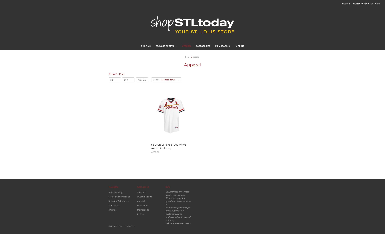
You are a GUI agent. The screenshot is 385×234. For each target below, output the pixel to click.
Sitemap (113, 210)
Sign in (356, 3)
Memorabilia (222, 46)
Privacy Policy (115, 192)
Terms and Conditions (119, 197)
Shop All (146, 46)
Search (346, 3)
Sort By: (156, 80)
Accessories (203, 46)
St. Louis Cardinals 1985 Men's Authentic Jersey (168, 146)
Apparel (186, 46)
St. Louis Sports (165, 46)
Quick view (168, 113)
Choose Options (171, 118)
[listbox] (171, 80)
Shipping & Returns (118, 201)
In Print (239, 46)
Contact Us (114, 205)
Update (142, 80)
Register (368, 3)
